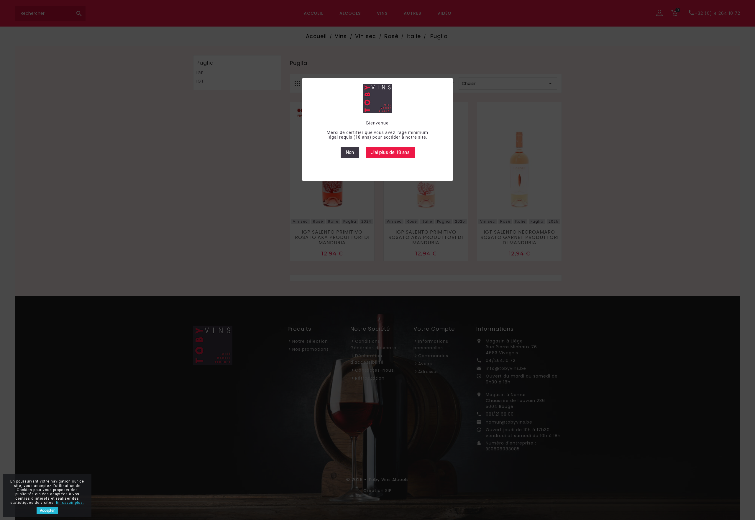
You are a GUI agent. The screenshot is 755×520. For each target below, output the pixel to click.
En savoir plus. (70, 503)
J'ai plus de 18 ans (390, 152)
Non (350, 152)
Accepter (47, 510)
